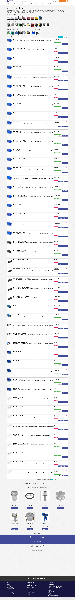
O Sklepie (49, 589)
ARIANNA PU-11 (17, 379)
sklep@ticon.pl (11, 588)
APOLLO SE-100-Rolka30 (19, 158)
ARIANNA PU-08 (17, 360)
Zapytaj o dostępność (63, 62)
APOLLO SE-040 (17, 94)
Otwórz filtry (60, 37)
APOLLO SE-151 (17, 204)
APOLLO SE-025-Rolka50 (19, 48)
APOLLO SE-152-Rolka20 (19, 232)
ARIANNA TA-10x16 (18, 434)
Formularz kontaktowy (10, 592)
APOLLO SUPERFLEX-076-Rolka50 (21, 269)
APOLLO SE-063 (17, 103)
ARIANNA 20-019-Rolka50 (19, 324)
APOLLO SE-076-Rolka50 (19, 140)
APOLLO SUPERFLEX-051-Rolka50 (21, 259)
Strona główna (9, 6)
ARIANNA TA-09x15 (18, 416)
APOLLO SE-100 (17, 149)
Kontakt (49, 594)
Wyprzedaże (24, 1)
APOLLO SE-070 (17, 122)
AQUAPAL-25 (16, 315)
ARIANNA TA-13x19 (18, 462)
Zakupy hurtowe (50, 593)
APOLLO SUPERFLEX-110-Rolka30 (21, 296)
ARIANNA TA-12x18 (18, 452)
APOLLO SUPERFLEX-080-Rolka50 (21, 278)
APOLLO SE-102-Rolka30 (19, 177)
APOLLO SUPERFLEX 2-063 (19, 250)
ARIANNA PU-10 (17, 370)
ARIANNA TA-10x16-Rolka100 (20, 443)
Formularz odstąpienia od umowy (53, 595)
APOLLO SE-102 (17, 168)
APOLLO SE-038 (17, 76)
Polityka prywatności (51, 591)
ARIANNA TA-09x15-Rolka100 (20, 425)
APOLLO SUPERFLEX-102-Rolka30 (21, 287)
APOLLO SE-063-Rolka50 (19, 112)
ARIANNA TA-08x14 (18, 406)
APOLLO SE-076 (17, 131)
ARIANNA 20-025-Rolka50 (19, 333)
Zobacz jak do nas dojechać (11, 593)
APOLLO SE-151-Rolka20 (19, 214)
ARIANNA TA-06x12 (18, 397)
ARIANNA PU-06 (17, 351)
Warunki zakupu (50, 592)
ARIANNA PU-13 (17, 388)
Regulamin (49, 590)
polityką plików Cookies (60, 598)
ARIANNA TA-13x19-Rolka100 (20, 471)
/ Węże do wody (20, 6)
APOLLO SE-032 (17, 67)
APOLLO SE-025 (17, 39)
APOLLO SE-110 (17, 186)
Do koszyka (65, 71)
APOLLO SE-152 (17, 223)
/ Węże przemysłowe (15, 6)
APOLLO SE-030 (17, 57)
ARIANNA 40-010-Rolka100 (20, 342)
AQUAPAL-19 (16, 305)
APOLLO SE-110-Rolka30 (19, 195)
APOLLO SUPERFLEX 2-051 (19, 241)
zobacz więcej (37, 533)
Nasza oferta (19, 1)
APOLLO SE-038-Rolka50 (19, 85)
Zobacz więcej (14, 507)
